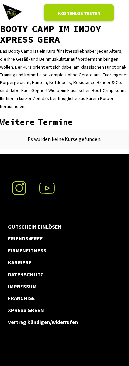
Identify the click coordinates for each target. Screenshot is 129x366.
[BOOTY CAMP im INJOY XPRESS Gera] (12, 12)
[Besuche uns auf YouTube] (47, 184)
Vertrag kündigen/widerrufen (43, 322)
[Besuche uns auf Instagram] (19, 184)
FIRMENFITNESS (27, 250)
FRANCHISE (21, 298)
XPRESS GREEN (26, 310)
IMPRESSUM (22, 286)
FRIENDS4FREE (25, 238)
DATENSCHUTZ (25, 274)
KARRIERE (20, 262)
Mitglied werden (79, 12)
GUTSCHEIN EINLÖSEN (35, 226)
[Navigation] (119, 12)
